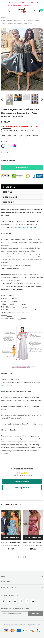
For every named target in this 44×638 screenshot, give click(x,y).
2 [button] (20, 557)
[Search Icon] (9, 11)
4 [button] (25, 557)
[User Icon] (34, 11)
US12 (9, 136)
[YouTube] (33, 601)
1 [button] (18, 557)
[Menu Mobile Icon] (2, 11)
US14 (15, 136)
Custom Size (7, 130)
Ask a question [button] (22, 487)
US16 (21, 136)
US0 (15, 130)
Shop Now (31, 5)
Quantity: (4, 152)
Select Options (11, 537)
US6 (32, 130)
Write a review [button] (22, 481)
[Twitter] (9, 601)
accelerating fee (7, 385)
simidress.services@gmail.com (24, 227)
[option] (22, 59)
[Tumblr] (27, 601)
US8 (37, 130)
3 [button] (23, 557)
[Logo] (22, 11)
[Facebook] (3, 601)
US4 (26, 130)
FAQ (40, 424)
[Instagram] (15, 601)
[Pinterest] (21, 601)
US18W (35, 136)
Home (3, 17)
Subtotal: (4, 161)
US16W (28, 136)
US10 (3, 136)
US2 (21, 130)
